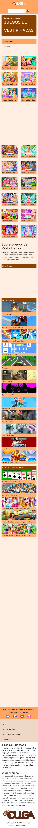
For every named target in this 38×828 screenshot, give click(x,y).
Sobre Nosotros (9, 729)
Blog (4, 724)
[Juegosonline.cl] (19, 3)
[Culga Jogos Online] (19, 814)
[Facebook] (15, 716)
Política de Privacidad (11, 734)
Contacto (6, 739)
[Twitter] (8, 716)
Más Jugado (6, 46)
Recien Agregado (8, 41)
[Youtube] (22, 716)
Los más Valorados (8, 52)
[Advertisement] (19, 123)
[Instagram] (29, 716)
